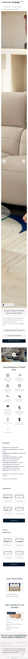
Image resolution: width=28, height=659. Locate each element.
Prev (4, 161)
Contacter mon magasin (14, 335)
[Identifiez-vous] (18, 2)
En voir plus (14, 520)
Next (23, 161)
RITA (7, 594)
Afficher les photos (8, 305)
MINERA (8, 622)
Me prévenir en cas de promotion (14, 330)
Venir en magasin (15, 341)
